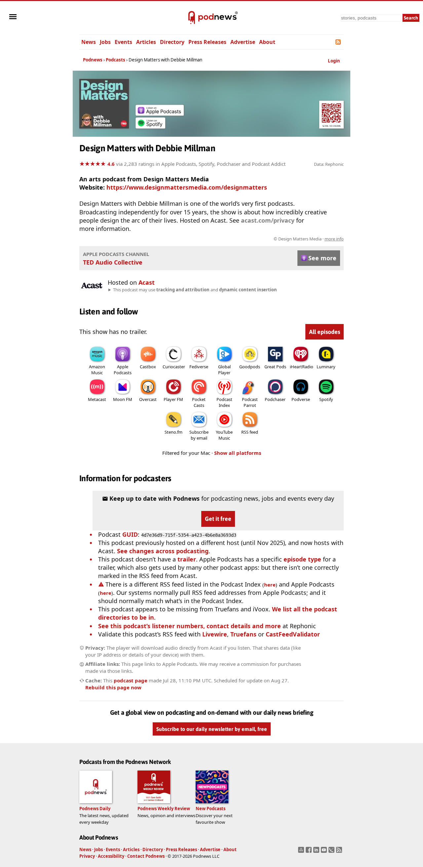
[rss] (340, 852)
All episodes (324, 331)
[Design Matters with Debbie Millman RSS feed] (338, 42)
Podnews (92, 60)
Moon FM (122, 399)
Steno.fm (173, 432)
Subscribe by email (199, 435)
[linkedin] (317, 852)
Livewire (214, 634)
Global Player (224, 370)
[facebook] (309, 852)
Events (123, 42)
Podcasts (115, 60)
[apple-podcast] (159, 113)
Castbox (148, 367)
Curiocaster (174, 367)
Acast (146, 282)
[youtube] (324, 852)
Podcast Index (224, 402)
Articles (146, 42)
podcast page (130, 680)
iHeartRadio (301, 367)
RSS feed (249, 432)
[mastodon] (302, 852)
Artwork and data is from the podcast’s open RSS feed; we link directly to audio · (239, 239)
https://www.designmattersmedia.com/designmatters (186, 187)
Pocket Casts (199, 402)
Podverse (300, 399)
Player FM (173, 399)
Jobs (105, 42)
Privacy (87, 856)
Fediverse (198, 367)
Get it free (218, 518)
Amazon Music (97, 370)
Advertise (242, 42)
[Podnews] (191, 18)
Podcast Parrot (250, 402)
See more (322, 258)
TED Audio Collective (112, 262)
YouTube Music (224, 435)
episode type (302, 559)
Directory (172, 42)
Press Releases (207, 42)
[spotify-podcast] (150, 126)
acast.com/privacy (267, 220)
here (270, 584)
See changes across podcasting (163, 551)
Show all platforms (237, 453)
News (88, 42)
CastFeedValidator (293, 634)
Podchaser (275, 399)
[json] (332, 852)
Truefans (243, 634)
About (267, 42)
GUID (130, 534)
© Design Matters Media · (309, 239)
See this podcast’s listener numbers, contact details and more (189, 626)
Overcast (148, 399)
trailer (186, 559)
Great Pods (275, 367)
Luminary (326, 367)
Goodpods (249, 367)
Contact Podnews (146, 856)
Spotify (326, 399)
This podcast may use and (195, 290)
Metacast (97, 399)
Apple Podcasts (123, 370)
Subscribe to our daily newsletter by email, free (211, 729)
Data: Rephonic (329, 164)
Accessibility (111, 856)
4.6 (111, 164)
